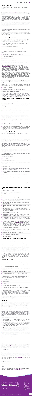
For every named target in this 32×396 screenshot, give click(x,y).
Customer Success (26, 383)
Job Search (17, 386)
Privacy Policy (17, 394)
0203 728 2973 (3, 384)
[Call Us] (21, 2)
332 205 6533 (10, 384)
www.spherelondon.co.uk (6, 66)
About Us (17, 383)
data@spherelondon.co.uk (6, 309)
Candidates (17, 384)
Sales (24, 382)
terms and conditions (13, 12)
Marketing (25, 385)
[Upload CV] (17, 2)
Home (17, 382)
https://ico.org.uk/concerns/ (8, 340)
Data (24, 384)
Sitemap (20, 394)
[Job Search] (18, 2)
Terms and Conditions (12, 394)
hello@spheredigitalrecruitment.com (13, 385)
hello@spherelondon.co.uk (5, 385)
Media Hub (17, 385)
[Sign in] (20, 2)
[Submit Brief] (24, 2)
